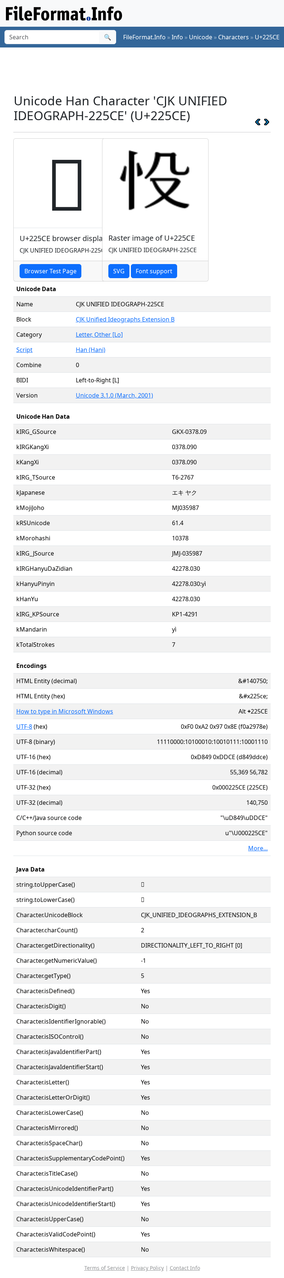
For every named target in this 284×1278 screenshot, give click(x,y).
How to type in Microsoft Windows (64, 711)
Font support (154, 271)
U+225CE (267, 37)
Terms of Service (104, 1267)
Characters (233, 37)
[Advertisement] (148, 70)
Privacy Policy (147, 1267)
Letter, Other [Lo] (99, 334)
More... (258, 848)
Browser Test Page (50, 271)
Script (24, 350)
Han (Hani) (90, 350)
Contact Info (185, 1267)
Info (177, 37)
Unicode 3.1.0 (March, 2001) (114, 395)
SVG (119, 271)
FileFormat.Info (144, 37)
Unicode (200, 37)
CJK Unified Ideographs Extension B (125, 319)
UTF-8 (24, 726)
